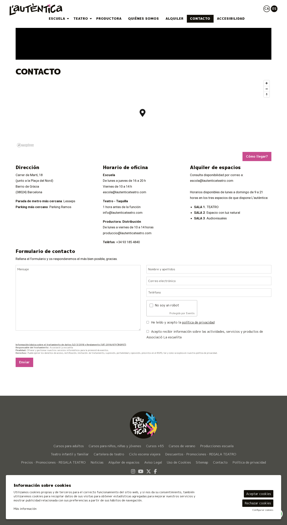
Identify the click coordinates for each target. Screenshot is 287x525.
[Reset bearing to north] (266, 94)
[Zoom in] (266, 83)
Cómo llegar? (257, 156)
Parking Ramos (60, 207)
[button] (263, 52)
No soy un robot (167, 305)
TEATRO (213, 207)
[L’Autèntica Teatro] (52, 11)
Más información (25, 509)
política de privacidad (198, 322)
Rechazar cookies (258, 503)
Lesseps (69, 201)
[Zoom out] (266, 89)
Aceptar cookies (258, 494)
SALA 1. (200, 207)
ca (266, 8)
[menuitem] (57, 19)
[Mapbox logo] (25, 145)
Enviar (24, 362)
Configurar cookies (262, 510)
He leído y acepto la (183, 322)
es (274, 8)
